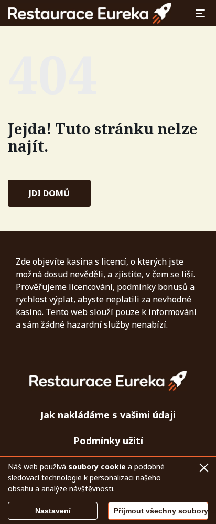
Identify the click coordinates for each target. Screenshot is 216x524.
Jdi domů (49, 193)
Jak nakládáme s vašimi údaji (108, 414)
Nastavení (53, 511)
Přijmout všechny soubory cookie (161, 511)
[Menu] (200, 13)
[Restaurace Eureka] (89, 13)
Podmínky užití (108, 440)
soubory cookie (97, 466)
